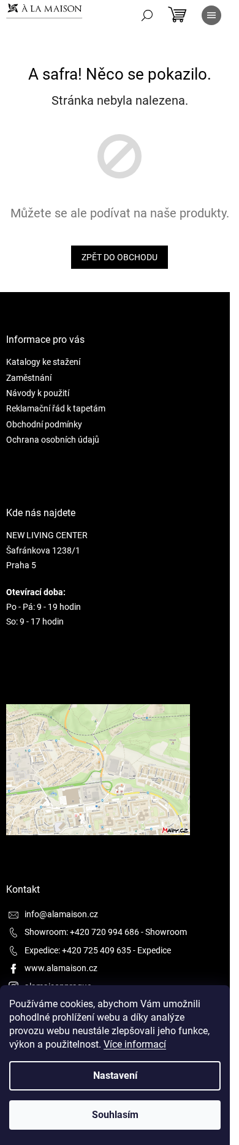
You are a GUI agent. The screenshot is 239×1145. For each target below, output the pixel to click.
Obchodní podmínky (44, 424)
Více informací (135, 1044)
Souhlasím (115, 1115)
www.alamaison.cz (61, 968)
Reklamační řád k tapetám (55, 408)
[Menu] (211, 15)
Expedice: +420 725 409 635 (78, 950)
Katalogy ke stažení (43, 362)
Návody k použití (37, 393)
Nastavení (115, 1075)
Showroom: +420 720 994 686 (82, 932)
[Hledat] (147, 15)
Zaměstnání (28, 378)
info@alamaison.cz (61, 914)
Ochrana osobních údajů (52, 440)
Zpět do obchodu (119, 257)
